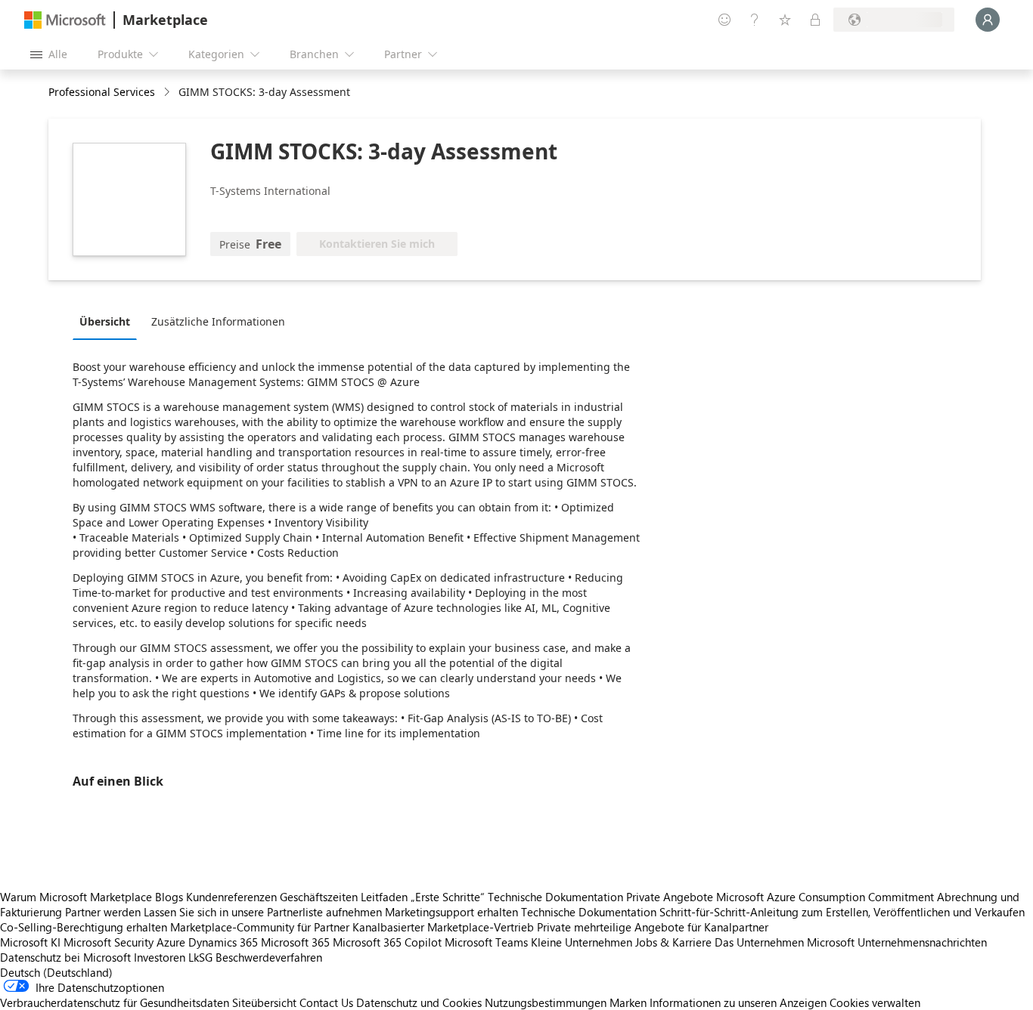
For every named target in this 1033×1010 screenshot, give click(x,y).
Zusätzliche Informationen (218, 321)
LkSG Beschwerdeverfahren (255, 957)
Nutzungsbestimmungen (545, 1002)
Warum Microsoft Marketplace (76, 896)
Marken (628, 1002)
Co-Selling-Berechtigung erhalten (83, 926)
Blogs (169, 896)
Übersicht (104, 321)
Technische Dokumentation (555, 896)
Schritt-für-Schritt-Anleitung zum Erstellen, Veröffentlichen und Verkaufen (842, 911)
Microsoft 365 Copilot (387, 942)
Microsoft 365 (295, 942)
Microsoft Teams (486, 942)
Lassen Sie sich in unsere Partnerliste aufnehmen (263, 911)
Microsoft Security (109, 942)
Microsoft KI (30, 942)
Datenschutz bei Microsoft (65, 957)
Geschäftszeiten (319, 896)
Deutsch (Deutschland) (56, 972)
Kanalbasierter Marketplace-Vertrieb (443, 926)
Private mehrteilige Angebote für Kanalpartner (652, 926)
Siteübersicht (264, 1002)
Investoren (159, 957)
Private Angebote (669, 896)
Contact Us (326, 1002)
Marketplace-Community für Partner (259, 926)
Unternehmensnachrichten (922, 942)
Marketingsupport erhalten (451, 911)
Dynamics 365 (223, 942)
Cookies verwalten (875, 1002)
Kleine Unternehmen (581, 942)
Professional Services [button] (101, 92)
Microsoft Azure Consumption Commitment (826, 896)
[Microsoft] (65, 20)
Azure (171, 942)
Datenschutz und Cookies (419, 1002)
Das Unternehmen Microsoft (785, 942)
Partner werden (103, 911)
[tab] (108, 321)
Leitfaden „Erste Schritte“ (423, 896)
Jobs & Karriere (673, 942)
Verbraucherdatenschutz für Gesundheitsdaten (114, 1002)
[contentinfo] (168, 92)
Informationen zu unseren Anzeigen (738, 1002)
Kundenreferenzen (231, 896)
